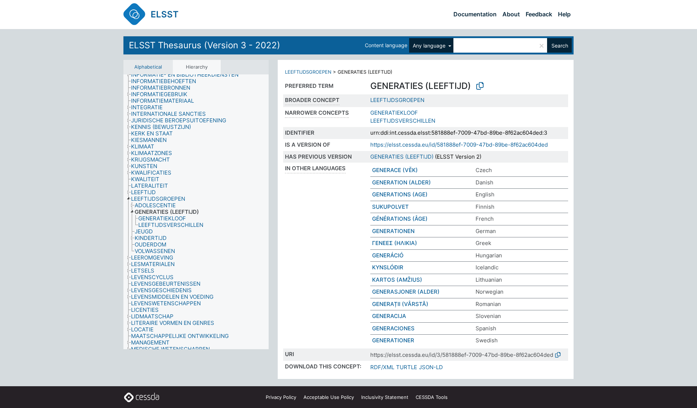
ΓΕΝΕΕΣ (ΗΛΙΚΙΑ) (394, 243)
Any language (430, 45)
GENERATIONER (393, 340)
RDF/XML (382, 367)
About (511, 14)
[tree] (196, 211)
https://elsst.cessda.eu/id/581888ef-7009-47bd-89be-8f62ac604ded (459, 144)
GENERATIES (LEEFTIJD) (401, 156)
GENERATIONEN (393, 231)
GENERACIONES (393, 328)
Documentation (475, 14)
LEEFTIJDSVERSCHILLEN (402, 120)
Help (564, 14)
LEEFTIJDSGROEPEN (308, 72)
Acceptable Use (328, 397)
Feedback (539, 14)
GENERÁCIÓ (388, 255)
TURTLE (406, 367)
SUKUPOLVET (390, 206)
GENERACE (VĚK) (395, 170)
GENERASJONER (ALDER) (406, 291)
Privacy (281, 397)
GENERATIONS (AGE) (400, 194)
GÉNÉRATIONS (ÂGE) (400, 218)
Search (559, 45)
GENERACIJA (389, 316)
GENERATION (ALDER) (401, 182)
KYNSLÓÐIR (387, 267)
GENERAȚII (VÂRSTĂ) (400, 304)
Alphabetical (148, 67)
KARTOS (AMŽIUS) (397, 279)
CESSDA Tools (432, 397)
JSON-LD (431, 367)
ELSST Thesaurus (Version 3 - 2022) (204, 45)
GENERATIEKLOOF (394, 112)
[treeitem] (188, 75)
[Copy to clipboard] (480, 86)
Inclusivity (384, 397)
